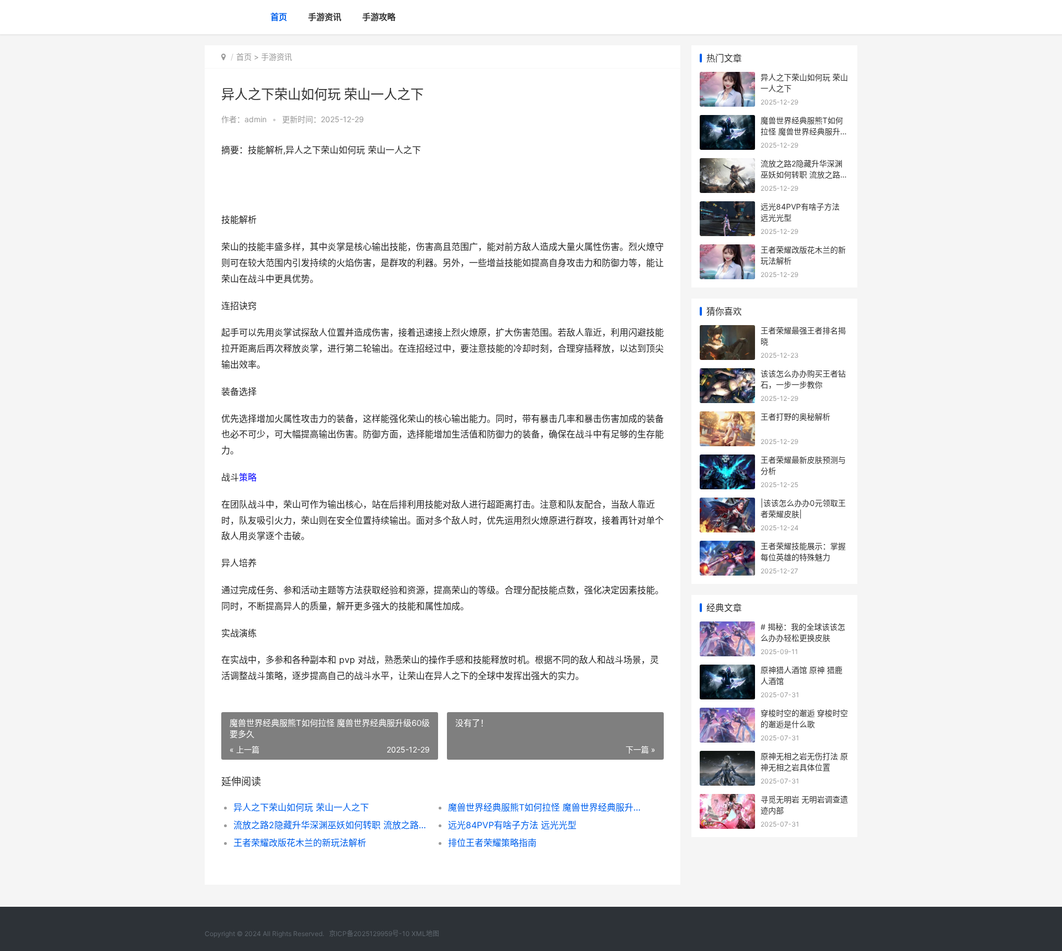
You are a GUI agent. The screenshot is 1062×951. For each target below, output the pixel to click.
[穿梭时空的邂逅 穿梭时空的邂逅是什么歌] (727, 714)
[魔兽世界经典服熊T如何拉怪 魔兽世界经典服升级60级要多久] (727, 122)
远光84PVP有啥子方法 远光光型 (512, 824)
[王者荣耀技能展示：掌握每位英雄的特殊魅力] (727, 547)
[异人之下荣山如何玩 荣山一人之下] (727, 78)
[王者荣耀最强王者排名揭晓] (727, 332)
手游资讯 (324, 17)
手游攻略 (378, 17)
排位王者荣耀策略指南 (492, 842)
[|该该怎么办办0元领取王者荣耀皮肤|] (727, 504)
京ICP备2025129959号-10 (369, 933)
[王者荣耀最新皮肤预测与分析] (727, 461)
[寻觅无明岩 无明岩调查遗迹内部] (727, 801)
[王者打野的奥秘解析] (727, 418)
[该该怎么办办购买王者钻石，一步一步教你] (727, 375)
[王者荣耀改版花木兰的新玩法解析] (727, 251)
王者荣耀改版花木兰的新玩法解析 (299, 842)
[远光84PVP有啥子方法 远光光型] (727, 208)
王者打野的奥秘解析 (795, 416)
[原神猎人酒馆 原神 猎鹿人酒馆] (727, 671)
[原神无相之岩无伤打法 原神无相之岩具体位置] (727, 757)
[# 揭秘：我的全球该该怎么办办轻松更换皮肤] (727, 628)
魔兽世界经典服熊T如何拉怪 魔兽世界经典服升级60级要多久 (544, 807)
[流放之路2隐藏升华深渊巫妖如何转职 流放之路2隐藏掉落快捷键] (727, 165)
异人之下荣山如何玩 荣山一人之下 (301, 807)
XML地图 (425, 933)
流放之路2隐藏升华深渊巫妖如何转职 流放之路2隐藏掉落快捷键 (329, 824)
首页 (278, 17)
